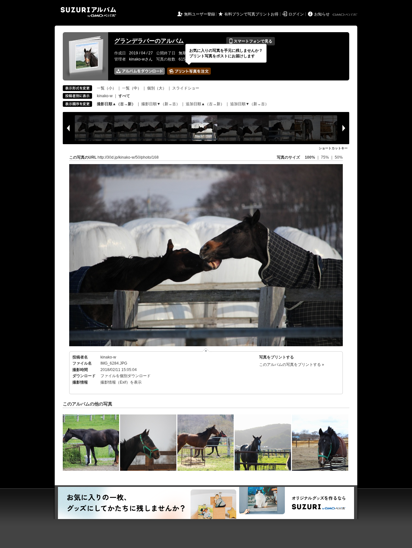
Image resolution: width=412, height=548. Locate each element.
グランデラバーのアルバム (149, 41)
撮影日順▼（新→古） (160, 104)
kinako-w (105, 96)
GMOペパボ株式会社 (345, 15)
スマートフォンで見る (250, 41)
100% (310, 157)
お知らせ (322, 14)
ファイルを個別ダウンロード (125, 376)
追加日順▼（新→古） (249, 104)
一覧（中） (131, 88)
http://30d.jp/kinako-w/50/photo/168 (128, 157)
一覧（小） (106, 88)
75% (325, 157)
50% (339, 157)
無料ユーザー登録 (199, 14)
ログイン (296, 14)
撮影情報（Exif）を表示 (121, 382)
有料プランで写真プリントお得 (251, 14)
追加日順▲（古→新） (205, 104)
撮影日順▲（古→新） (116, 104)
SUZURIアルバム (88, 12)
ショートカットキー (333, 148)
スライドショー (185, 88)
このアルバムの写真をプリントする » (291, 364)
